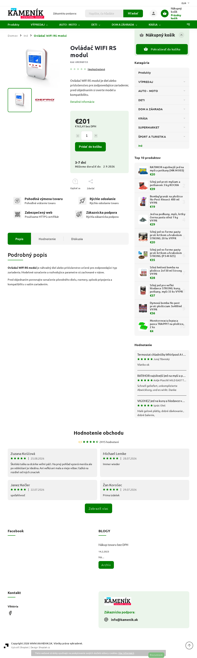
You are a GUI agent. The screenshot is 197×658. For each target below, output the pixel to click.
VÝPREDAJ (145, 82)
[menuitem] (16, 25)
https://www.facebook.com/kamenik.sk (10, 613)
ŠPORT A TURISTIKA (152, 136)
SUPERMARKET (148, 127)
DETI (141, 100)
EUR (184, 3)
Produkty (144, 72)
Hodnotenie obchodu (99, 432)
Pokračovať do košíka (165, 49)
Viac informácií (126, 653)
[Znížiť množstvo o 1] (77, 136)
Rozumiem (156, 655)
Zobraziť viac (98, 508)
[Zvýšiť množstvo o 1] (96, 136)
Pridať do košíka (90, 146)
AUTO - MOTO (148, 91)
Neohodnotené (96, 69)
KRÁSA (143, 118)
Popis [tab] (19, 239)
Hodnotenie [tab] (47, 239)
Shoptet (24, 647)
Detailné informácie (82, 101)
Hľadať (133, 13)
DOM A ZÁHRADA (150, 109)
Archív (106, 565)
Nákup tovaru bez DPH (113, 544)
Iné (140, 146)
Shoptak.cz (44, 647)
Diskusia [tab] (77, 239)
